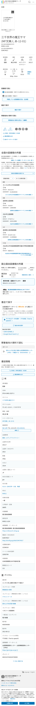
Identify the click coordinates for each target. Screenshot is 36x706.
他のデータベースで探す (11, 139)
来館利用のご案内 (26, 275)
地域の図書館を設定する (17, 173)
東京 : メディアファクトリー (11, 438)
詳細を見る (29, 73)
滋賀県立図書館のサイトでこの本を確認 (20, 210)
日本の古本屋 (8, 332)
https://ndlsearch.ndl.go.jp (10, 531)
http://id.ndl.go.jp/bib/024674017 (12, 540)
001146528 (20, 428)
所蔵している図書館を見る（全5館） (18, 99)
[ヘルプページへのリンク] (9, 30)
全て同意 (27, 703)
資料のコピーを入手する (7, 685)
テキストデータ (7, 597)
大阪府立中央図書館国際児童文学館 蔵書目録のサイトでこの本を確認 (18, 254)
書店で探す (18, 110)
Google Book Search (10, 334)
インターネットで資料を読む (9, 683)
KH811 (4, 493)
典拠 (16, 430)
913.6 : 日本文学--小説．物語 (11, 486)
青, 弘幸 (4, 428)
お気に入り (5, 130)
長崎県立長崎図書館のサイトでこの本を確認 (19, 240)
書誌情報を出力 (9, 136)
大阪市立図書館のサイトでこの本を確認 (20, 224)
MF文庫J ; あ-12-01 (8, 421)
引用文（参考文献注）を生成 (12, 133)
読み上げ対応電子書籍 (9, 604)
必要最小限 (10, 703)
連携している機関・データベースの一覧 (21, 160)
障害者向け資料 (7, 590)
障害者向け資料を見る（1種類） (18, 120)
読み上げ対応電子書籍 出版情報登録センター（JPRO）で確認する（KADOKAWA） (19, 351)
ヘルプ (25, 168)
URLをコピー (10, 130)
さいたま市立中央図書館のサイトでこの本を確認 (18, 194)
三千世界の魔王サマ (8, 400)
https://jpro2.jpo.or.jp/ (9, 650)
